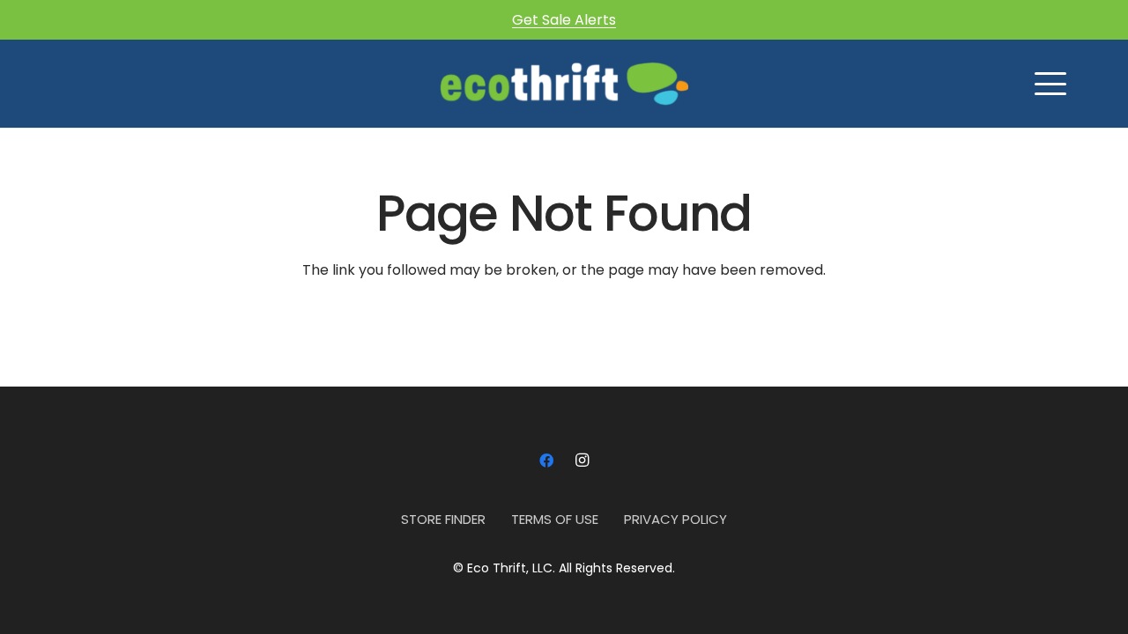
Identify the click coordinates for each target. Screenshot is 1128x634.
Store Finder (443, 519)
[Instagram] (581, 460)
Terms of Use (554, 519)
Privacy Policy (675, 519)
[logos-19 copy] (563, 84)
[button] (1050, 84)
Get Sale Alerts (564, 20)
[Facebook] (546, 460)
